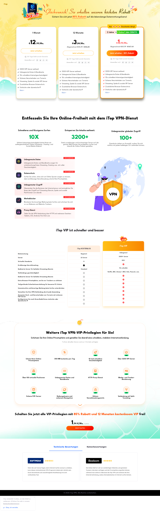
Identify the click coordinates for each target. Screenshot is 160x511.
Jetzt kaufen (80, 428)
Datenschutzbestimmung (11, 503)
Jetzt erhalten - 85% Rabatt (122, 53)
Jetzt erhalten (36, 51)
